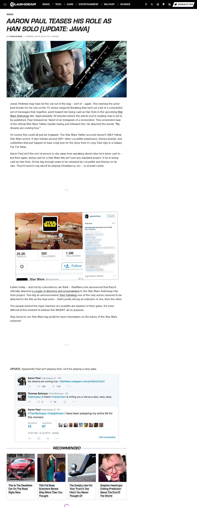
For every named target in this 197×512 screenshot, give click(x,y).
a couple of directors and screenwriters (56, 291)
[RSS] (169, 4)
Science (125, 4)
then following (68, 295)
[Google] (158, 4)
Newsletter (185, 4)
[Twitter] (152, 4)
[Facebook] (146, 4)
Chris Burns (15, 36)
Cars (70, 4)
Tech (58, 4)
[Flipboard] (164, 4)
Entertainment (88, 4)
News (46, 4)
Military (109, 4)
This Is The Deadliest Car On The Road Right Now (20, 489)
